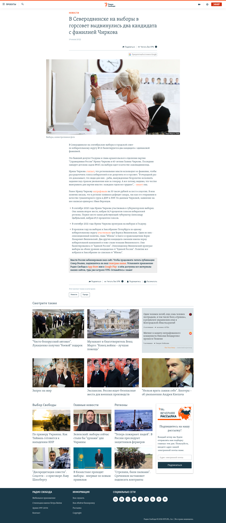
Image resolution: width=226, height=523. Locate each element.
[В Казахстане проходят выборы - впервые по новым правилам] (92, 458)
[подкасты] (207, 4)
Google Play (111, 267)
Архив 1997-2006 (40, 508)
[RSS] (152, 499)
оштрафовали (100, 191)
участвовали (104, 233)
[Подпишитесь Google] (115, 499)
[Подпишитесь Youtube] (134, 499)
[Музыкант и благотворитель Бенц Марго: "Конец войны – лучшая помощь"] (113, 323)
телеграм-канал (117, 263)
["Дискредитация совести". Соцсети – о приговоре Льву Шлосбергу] (51, 458)
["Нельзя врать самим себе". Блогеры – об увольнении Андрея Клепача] (168, 372)
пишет (139, 185)
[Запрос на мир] (58, 372)
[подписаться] (165, 499)
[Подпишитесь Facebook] (121, 499)
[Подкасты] (158, 499)
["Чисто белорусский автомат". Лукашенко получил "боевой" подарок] (58, 323)
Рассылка (77, 508)
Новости (74, 13)
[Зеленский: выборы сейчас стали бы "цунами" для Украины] (92, 420)
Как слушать (78, 498)
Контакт (36, 513)
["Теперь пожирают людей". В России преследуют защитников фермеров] (133, 420)
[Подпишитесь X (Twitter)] (127, 499)
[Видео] (199, 4)
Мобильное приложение (43, 498)
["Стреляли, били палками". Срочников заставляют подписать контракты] (133, 458)
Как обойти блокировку (84, 503)
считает (90, 171)
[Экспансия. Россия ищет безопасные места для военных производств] (113, 372)
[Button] (128, 47)
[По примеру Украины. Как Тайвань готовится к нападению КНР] (51, 420)
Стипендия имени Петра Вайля (47, 503)
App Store (93, 267)
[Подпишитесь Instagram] (146, 499)
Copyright (77, 513)
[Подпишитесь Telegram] (140, 499)
